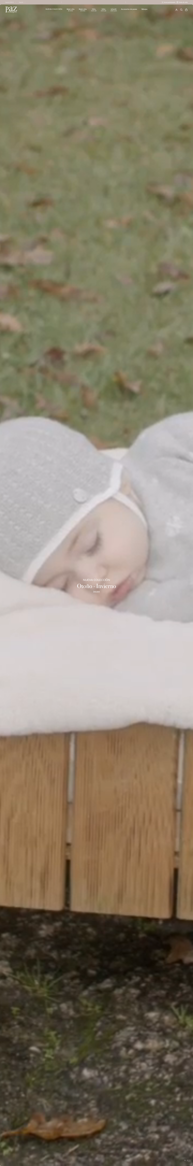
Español (21, 2)
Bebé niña (70, 10)
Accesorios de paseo (129, 9)
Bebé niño (83, 10)
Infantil (114, 10)
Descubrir (96, 591)
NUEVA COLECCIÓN (54, 9)
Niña (93, 10)
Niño (103, 10)
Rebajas (144, 9)
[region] (96, 585)
